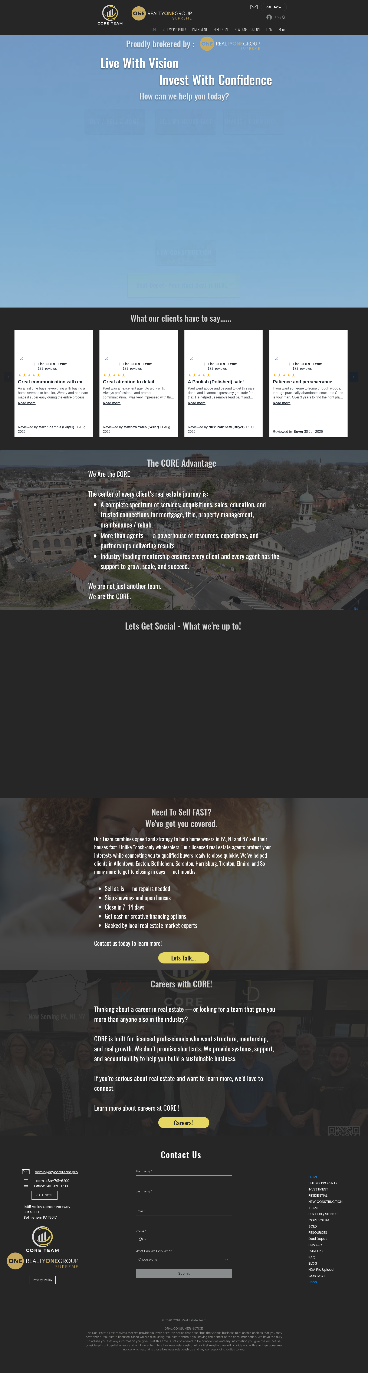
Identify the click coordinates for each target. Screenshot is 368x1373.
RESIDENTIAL (318, 1195)
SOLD (313, 1226)
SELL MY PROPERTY (323, 1183)
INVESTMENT (318, 1189)
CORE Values (319, 1220)
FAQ (312, 1257)
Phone (141, 1231)
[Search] (283, 17)
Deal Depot (318, 1238)
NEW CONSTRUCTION (324, 1201)
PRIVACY (315, 1244)
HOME (313, 1177)
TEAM (313, 1207)
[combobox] (184, 1259)
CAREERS (316, 1251)
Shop (313, 1282)
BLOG (313, 1263)
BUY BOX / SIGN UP (323, 1214)
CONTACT (317, 1275)
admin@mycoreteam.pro (56, 1172)
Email (140, 1211)
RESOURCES (318, 1232)
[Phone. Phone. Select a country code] (142, 1239)
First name (144, 1171)
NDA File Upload (321, 1269)
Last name (144, 1191)
